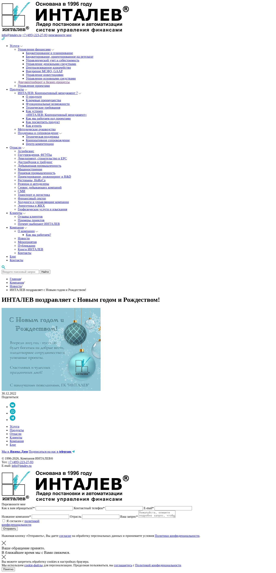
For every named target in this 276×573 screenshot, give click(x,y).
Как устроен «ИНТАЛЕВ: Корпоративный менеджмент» (56, 112)
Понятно (8, 569)
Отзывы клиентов (30, 216)
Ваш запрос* (129, 516)
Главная (15, 279)
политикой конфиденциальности (20, 522)
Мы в (15, 451)
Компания (17, 227)
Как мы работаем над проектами (48, 118)
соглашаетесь (123, 565)
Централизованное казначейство (48, 67)
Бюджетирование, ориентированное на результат (59, 56)
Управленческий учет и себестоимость (52, 60)
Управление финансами (34, 49)
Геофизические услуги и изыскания (42, 209)
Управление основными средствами (51, 78)
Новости (24, 238)
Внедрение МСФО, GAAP (44, 71)
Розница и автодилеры (33, 184)
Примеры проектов (31, 220)
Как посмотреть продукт (43, 122)
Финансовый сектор (32, 198)
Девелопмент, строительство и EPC (42, 158)
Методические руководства (37, 129)
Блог (13, 256)
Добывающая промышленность (39, 165)
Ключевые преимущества (43, 100)
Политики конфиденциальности (177, 535)
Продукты (17, 89)
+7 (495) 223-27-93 (34, 35)
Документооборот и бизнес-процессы (44, 82)
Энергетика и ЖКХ (31, 205)
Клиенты (16, 213)
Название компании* (17, 516)
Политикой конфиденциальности (158, 565)
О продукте (34, 96)
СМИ (21, 191)
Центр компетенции (40, 144)
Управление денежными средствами (51, 64)
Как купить (34, 125)
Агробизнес (26, 151)
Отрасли (15, 147)
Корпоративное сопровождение (48, 140)
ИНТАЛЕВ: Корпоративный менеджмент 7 (48, 93)
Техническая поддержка (42, 136)
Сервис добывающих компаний (40, 187)
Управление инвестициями (44, 75)
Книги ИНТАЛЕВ (30, 249)
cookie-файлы (33, 565)
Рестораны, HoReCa (31, 180)
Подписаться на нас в (50, 451)
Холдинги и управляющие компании (43, 202)
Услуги (14, 45)
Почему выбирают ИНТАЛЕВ (39, 224)
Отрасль (76, 516)
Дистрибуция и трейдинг (35, 162)
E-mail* (149, 508)
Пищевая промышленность (36, 173)
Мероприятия (27, 242)
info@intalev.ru (11, 35)
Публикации (26, 245)
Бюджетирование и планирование (49, 53)
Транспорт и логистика (34, 194)
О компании (26, 231)
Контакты (24, 253)
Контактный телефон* (89, 508)
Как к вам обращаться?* (19, 508)
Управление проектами (34, 85)
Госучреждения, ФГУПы (35, 154)
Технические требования (43, 107)
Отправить (9, 528)
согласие (65, 535)
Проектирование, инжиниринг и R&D (44, 176)
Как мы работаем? (38, 234)
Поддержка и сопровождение (38, 133)
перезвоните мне (60, 35)
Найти (45, 271)
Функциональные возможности (48, 104)
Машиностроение (30, 169)
